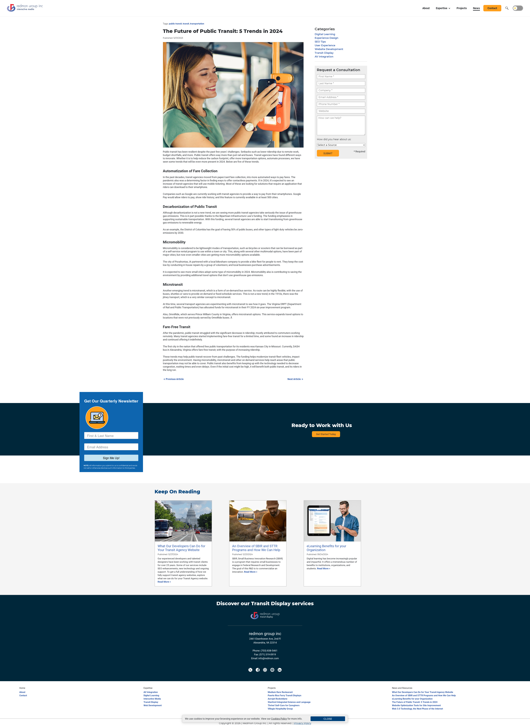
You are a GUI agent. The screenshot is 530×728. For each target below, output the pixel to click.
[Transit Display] (265, 623)
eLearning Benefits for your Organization (412, 698)
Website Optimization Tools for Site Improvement (416, 705)
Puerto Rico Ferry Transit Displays (284, 695)
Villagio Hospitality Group (280, 708)
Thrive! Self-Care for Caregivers (284, 705)
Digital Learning (325, 34)
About (22, 692)
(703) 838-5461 (269, 650)
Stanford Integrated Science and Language (289, 702)
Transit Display (324, 52)
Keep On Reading (177, 492)
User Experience (325, 45)
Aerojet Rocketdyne (277, 698)
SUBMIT (327, 153)
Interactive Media (152, 698)
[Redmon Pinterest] (272, 674)
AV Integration (324, 56)
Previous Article (174, 379)
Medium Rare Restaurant (280, 692)
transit (186, 23)
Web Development (153, 705)
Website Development (329, 49)
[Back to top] (523, 724)
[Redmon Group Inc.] (25, 11)
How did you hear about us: (334, 139)
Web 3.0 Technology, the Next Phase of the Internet (417, 708)
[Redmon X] (250, 674)
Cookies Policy (279, 718)
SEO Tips (320, 41)
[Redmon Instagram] (265, 674)
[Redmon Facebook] (257, 674)
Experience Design (326, 38)
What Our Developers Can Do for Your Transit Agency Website (422, 692)
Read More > (164, 581)
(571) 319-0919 (267, 654)
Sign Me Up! (111, 458)
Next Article (295, 379)
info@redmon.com (268, 658)
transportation (197, 23)
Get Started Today (326, 434)
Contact (23, 695)
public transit (175, 23)
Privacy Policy (302, 723)
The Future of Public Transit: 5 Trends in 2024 (414, 702)
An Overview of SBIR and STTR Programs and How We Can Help (424, 695)
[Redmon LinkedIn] (279, 674)
